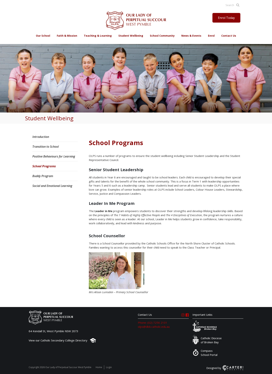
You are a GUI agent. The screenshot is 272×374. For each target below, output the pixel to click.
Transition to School (45, 147)
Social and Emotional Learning (52, 186)
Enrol (211, 35)
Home (99, 367)
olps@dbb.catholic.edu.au (154, 326)
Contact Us (228, 35)
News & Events (191, 35)
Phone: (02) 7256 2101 (152, 322)
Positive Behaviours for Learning (53, 156)
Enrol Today (226, 18)
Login (109, 367)
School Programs (44, 166)
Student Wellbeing (130, 35)
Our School (43, 35)
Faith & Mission (67, 35)
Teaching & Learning (98, 35)
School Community (162, 35)
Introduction (40, 137)
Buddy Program (42, 176)
